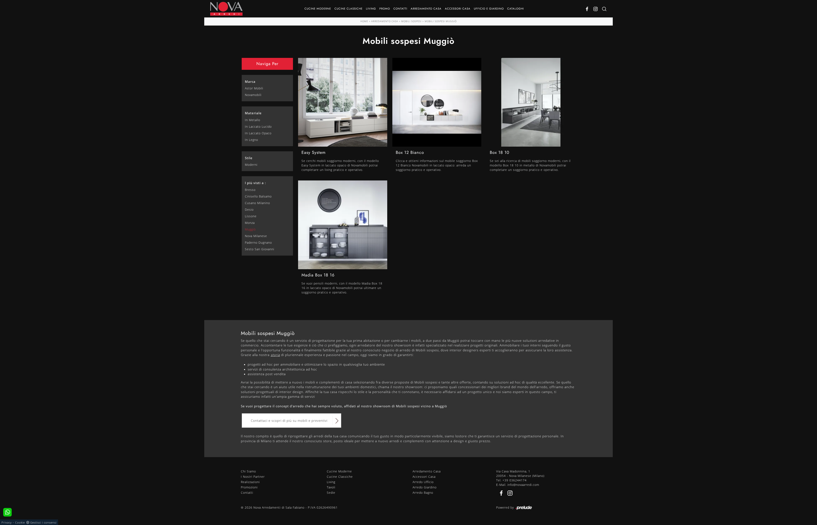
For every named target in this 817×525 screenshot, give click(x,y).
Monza (250, 223)
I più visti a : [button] (255, 183)
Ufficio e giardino (489, 9)
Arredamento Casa (426, 9)
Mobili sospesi (411, 21)
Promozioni (249, 487)
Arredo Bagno (423, 493)
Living (371, 9)
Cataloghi (515, 9)
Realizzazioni (250, 482)
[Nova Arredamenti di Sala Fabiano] (226, 8)
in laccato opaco (258, 133)
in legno (251, 140)
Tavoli (331, 487)
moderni (251, 165)
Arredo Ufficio (423, 482)
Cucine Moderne (317, 9)
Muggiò (250, 229)
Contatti (400, 9)
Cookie (20, 522)
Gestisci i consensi (43, 522)
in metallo (252, 120)
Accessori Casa (457, 9)
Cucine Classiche (348, 9)
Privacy (6, 522)
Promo (384, 9)
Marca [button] (250, 81)
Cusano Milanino (257, 203)
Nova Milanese (256, 236)
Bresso (250, 190)
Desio (249, 209)
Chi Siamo (248, 471)
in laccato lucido (258, 126)
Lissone (251, 216)
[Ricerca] (604, 8)
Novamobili (253, 95)
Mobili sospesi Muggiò (441, 21)
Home (364, 21)
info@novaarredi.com (523, 485)
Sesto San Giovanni (259, 249)
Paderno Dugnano (258, 242)
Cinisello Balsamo (258, 196)
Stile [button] (249, 158)
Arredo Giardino (425, 487)
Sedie (331, 493)
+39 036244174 (515, 480)
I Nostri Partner (253, 477)
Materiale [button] (253, 113)
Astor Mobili (254, 88)
